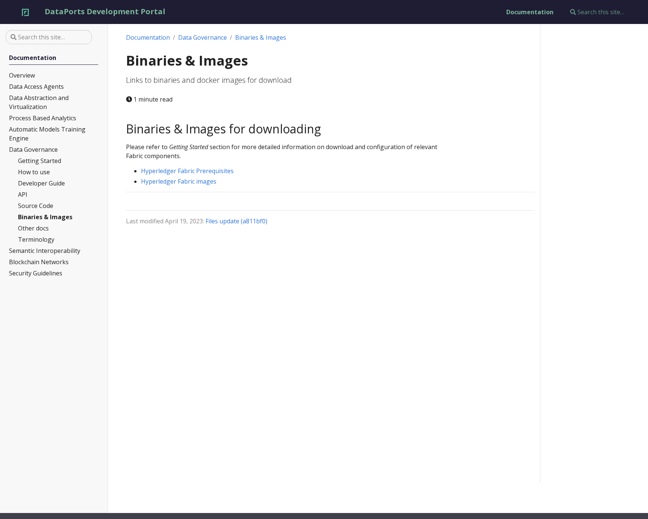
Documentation (148, 37)
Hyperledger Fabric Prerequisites (187, 171)
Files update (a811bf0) (236, 221)
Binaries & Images (260, 37)
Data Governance (202, 37)
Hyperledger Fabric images (178, 181)
